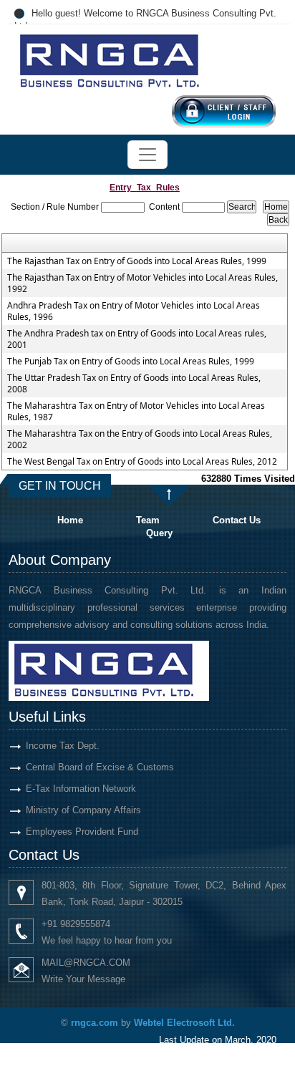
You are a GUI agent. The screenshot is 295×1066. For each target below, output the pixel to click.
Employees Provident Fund (82, 831)
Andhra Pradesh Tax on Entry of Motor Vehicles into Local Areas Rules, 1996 (133, 311)
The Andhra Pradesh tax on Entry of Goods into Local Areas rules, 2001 (136, 339)
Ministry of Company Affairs (83, 810)
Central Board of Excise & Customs (100, 767)
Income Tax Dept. (63, 745)
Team (148, 520)
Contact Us (237, 520)
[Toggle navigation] (147, 154)
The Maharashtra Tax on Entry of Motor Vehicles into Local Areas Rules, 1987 (136, 411)
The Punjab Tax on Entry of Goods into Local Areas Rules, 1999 (130, 361)
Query (159, 533)
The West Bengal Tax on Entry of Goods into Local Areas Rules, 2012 (142, 461)
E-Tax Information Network (81, 788)
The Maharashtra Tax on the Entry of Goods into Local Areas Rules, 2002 (139, 439)
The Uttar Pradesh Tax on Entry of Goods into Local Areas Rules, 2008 (134, 383)
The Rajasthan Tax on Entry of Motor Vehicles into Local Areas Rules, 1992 (142, 283)
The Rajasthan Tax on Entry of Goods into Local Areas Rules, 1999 (136, 261)
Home (70, 520)
